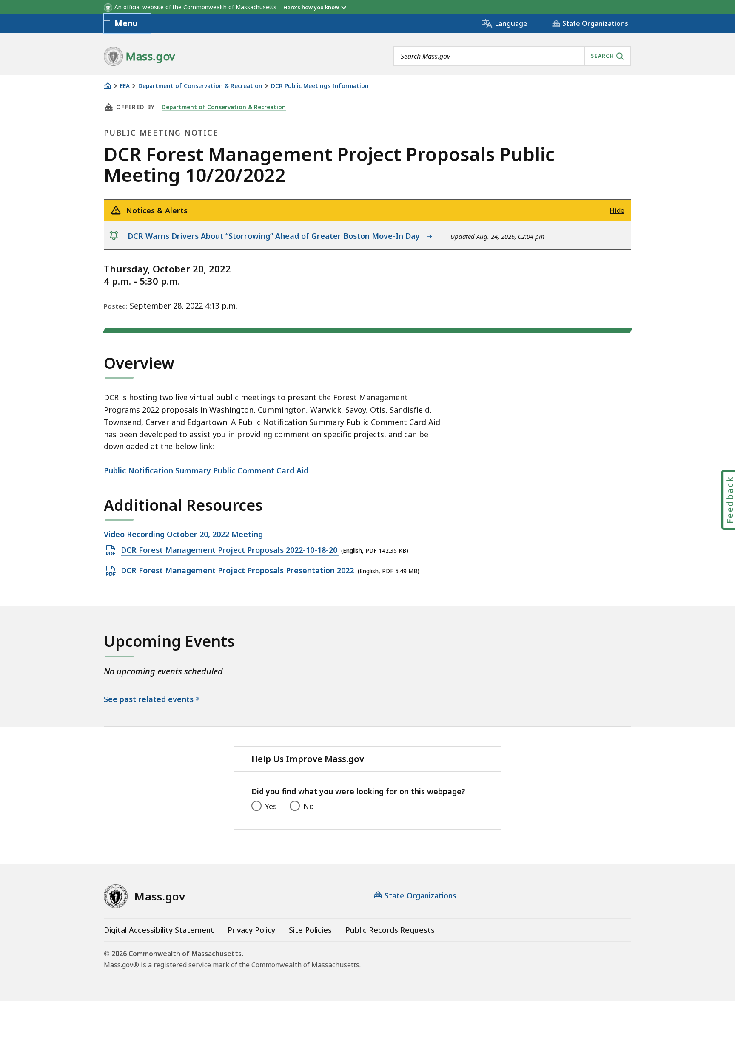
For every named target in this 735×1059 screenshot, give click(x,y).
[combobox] (512, 56)
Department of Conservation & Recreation (200, 86)
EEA (125, 86)
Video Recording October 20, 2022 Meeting (183, 534)
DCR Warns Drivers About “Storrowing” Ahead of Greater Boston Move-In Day (275, 236)
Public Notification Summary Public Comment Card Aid (206, 470)
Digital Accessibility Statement (159, 930)
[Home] (108, 85)
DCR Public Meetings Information (320, 86)
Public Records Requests (390, 930)
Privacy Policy (251, 930)
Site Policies (310, 930)
